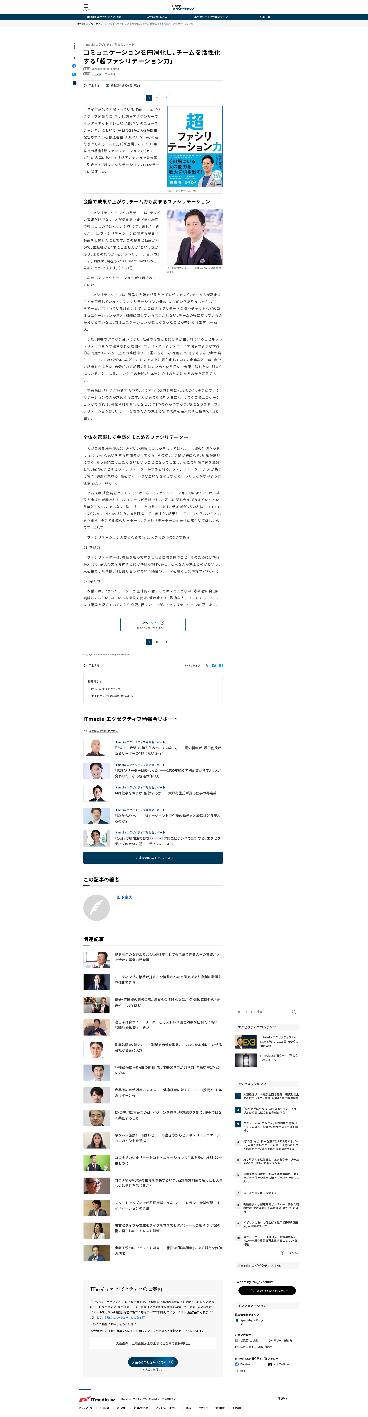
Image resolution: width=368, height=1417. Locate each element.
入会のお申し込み (157, 17)
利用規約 (282, 1398)
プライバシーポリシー (167, 1407)
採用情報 (220, 1407)
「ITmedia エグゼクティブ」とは (103, 17)
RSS (188, 1407)
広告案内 (122, 1407)
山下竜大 (125, 897)
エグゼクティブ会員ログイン (211, 17)
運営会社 (203, 1407)
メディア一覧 (86, 1407)
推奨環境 (237, 1407)
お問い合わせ (141, 1407)
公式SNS (105, 1407)
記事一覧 (265, 17)
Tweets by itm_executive (254, 1281)
